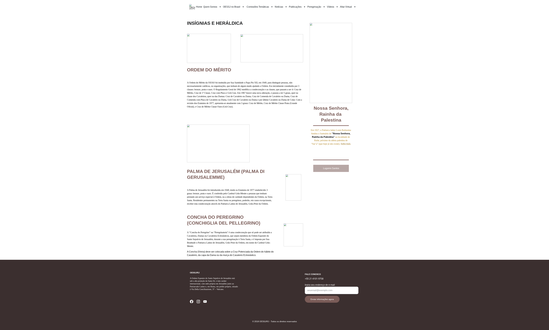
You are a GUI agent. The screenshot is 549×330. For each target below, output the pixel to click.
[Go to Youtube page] (205, 301)
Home (199, 7)
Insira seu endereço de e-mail (320, 285)
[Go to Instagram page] (198, 301)
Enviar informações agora (322, 299)
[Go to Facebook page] (191, 301)
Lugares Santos (331, 168)
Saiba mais (345, 144)
